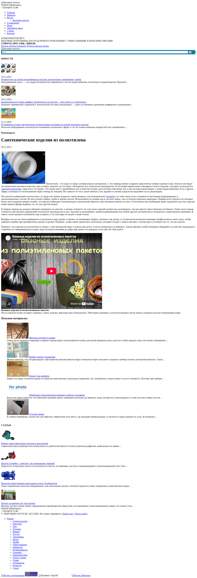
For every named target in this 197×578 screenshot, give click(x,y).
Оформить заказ (15, 28)
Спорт (16, 568)
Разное (10, 518)
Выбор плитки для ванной (42, 357)
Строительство (20, 521)
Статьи (10, 30)
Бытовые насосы (21, 20)
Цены (10, 25)
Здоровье (17, 552)
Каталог (11, 33)
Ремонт (16, 531)
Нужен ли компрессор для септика (18, 503)
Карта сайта (81, 514)
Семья (16, 560)
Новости (11, 15)
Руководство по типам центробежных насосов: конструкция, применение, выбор (41, 79)
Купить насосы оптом (38, 46)
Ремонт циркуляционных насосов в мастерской (24, 443)
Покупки (17, 524)
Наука (16, 539)
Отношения (18, 563)
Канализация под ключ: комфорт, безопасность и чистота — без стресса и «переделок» (44, 102)
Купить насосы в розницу (14, 46)
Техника (17, 529)
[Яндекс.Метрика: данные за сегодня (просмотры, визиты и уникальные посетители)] (81, 575)
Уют (15, 526)
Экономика (18, 537)
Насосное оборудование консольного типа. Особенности (29, 483)
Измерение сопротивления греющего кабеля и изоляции (57, 395)
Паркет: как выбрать (39, 376)
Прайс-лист (68, 514)
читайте (111, 196)
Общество (18, 547)
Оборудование (20, 544)
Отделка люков (36, 414)
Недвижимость (20, 550)
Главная (11, 12)
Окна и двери (19, 557)
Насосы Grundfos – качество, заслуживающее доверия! (28, 463)
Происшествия (20, 555)
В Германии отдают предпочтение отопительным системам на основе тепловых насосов (45, 124)
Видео (10, 17)
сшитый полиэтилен (11, 189)
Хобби (16, 542)
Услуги (16, 534)
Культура (17, 565)
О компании (13, 23)
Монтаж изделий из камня (42, 338)
